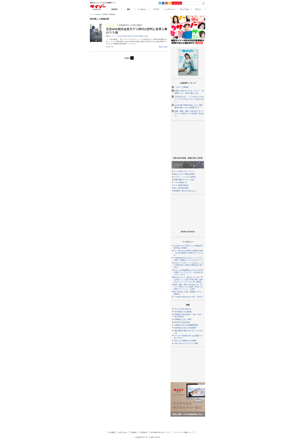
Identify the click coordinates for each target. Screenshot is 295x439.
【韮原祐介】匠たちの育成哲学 (185, 328)
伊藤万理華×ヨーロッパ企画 (184, 180)
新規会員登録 (177, 3)
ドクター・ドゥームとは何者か (185, 177)
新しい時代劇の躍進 (181, 188)
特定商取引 (144, 432)
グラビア (156, 9)
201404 (119, 36)
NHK (135, 36)
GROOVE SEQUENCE (182, 322)
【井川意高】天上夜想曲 (183, 312)
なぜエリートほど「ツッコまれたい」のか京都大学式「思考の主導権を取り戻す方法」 (188, 265)
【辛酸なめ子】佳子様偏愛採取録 (186, 325)
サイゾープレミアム (98, 7)
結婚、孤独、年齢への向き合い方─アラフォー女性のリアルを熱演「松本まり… (189, 113)
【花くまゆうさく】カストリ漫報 (186, 343)
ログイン (198, 9)
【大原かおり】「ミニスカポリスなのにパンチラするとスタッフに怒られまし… (189, 99)
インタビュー (142, 9)
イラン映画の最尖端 (181, 185)
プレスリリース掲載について (183, 432)
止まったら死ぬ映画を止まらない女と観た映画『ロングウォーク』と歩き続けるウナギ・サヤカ (188, 272)
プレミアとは (184, 9)
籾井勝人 (141, 36)
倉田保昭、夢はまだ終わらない (185, 191)
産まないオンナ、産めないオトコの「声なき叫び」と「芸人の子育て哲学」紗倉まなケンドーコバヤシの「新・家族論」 (188, 279)
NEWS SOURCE (128, 36)
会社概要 (112, 432)
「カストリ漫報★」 (182, 87)
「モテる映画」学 (180, 182)
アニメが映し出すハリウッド (184, 171)
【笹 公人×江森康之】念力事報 (185, 340)
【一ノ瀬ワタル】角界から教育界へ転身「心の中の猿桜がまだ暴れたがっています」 (188, 253)
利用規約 (134, 432)
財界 (146, 36)
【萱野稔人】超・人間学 (183, 319)
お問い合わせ (122, 432)
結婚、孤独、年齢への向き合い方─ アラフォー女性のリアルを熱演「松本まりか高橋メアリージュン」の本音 (188, 287)
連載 (128, 9)
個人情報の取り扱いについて (160, 432)
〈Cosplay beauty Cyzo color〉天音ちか (188, 297)
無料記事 (114, 9)
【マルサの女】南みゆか (183, 309)
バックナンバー (170, 9)
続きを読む (164, 47)
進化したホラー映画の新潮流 (184, 174)
